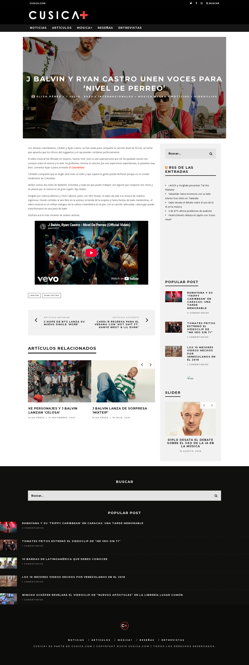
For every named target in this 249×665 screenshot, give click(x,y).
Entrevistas (130, 27)
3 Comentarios (198, 313)
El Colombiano (76, 167)
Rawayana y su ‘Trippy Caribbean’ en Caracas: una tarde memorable (200, 300)
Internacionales (116, 96)
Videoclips (205, 96)
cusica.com (38, 3)
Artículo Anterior (57, 317)
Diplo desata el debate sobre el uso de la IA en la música (190, 443)
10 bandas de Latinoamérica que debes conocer (65, 559)
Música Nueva (152, 96)
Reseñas (105, 27)
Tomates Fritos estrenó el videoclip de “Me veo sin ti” (201, 328)
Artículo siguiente (126, 317)
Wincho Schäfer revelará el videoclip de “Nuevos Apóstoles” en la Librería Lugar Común (102, 594)
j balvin (34, 295)
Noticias (38, 27)
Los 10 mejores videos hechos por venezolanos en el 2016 (73, 577)
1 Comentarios (198, 337)
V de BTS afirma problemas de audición (190, 211)
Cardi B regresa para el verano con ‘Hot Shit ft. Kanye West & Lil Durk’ (117, 324)
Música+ (84, 27)
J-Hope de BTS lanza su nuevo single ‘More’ (64, 323)
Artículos (62, 27)
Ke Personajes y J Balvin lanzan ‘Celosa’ (52, 410)
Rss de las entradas (179, 169)
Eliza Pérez (49, 96)
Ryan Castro (51, 295)
